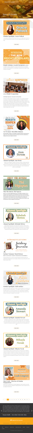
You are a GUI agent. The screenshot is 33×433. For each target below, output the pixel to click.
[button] (1, 410)
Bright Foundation (8, 2)
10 (24, 399)
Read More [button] (16, 44)
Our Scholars (18, 423)
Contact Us (28, 423)
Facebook (3, 428)
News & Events (23, 423)
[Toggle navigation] (30, 2)
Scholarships (13, 423)
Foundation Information (6, 423)
